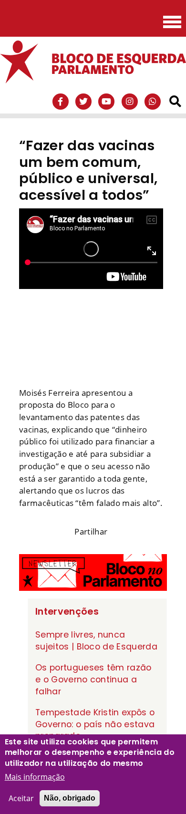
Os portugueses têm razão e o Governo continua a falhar (93, 679)
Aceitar (21, 798)
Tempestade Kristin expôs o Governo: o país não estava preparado (95, 724)
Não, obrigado (69, 798)
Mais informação (35, 777)
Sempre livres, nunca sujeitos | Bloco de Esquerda (96, 640)
